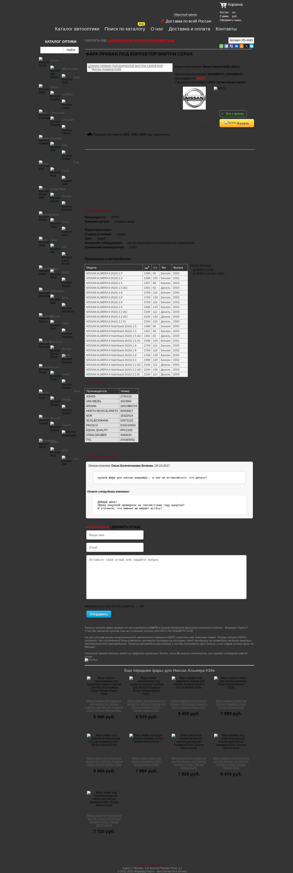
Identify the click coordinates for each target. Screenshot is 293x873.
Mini (65, 298)
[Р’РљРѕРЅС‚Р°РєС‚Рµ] (236, 46)
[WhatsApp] (221, 46)
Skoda (66, 399)
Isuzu (66, 221)
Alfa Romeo (70, 69)
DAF (65, 145)
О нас (157, 28)
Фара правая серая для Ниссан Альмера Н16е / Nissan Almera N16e (231, 704)
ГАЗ (76, 459)
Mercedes (57, 291)
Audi (76, 77)
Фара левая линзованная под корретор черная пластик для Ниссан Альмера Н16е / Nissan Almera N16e (146, 705)
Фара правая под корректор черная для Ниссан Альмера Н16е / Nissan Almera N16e (189, 704)
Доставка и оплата (189, 28)
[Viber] (231, 46)
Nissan (55, 316)
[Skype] (252, 46)
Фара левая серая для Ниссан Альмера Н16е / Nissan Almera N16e (146, 761)
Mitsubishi (46, 316)
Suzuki (55, 418)
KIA (64, 247)
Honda (66, 196)
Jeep (53, 240)
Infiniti (54, 214)
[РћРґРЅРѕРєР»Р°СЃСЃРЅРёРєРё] (241, 46)
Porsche (56, 342)
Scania (44, 392)
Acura (54, 60)
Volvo (54, 442)
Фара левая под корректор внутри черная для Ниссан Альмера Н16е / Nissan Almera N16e (188, 763)
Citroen (44, 138)
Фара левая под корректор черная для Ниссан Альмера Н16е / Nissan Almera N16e (104, 761)
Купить (242, 123)
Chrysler (68, 119)
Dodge (44, 163)
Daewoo (56, 138)
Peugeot (45, 342)
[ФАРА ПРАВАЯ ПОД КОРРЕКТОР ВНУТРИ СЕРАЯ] (130, 62)
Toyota (66, 425)
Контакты (226, 28)
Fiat (76, 162)
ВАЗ (65, 450)
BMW (54, 87)
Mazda (44, 291)
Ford (65, 170)
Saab (65, 374)
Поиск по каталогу (125, 28)
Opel (65, 323)
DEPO (201, 78)
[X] (246, 46)
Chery (43, 113)
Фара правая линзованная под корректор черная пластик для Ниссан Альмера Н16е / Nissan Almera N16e (104, 705)
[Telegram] (226, 46)
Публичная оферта (152, 865)
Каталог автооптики (77, 28)
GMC (42, 189)
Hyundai (45, 214)
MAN (65, 272)
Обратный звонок (185, 14)
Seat (76, 391)
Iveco (43, 240)
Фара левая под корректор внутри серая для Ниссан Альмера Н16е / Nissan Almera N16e (104, 820)
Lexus (54, 268)
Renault (44, 367)
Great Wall (57, 189)
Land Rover (47, 268)
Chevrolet (57, 113)
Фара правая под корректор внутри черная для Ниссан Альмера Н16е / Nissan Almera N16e (231, 763)
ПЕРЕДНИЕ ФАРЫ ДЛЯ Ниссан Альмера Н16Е (141, 40)
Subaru (44, 418)
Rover (54, 367)
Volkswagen (47, 440)
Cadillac (67, 94)
